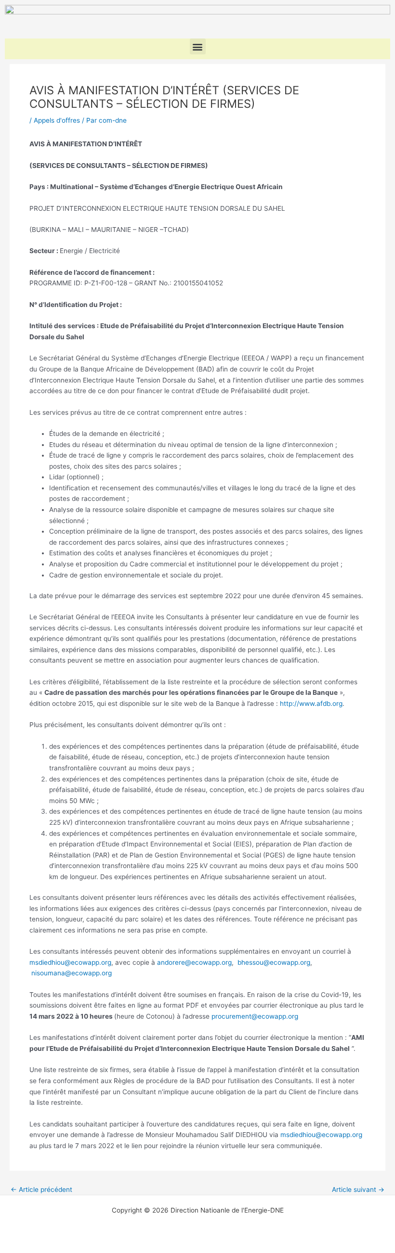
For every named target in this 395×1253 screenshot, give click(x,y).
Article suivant (358, 1190)
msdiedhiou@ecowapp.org (70, 962)
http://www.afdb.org (311, 703)
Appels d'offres (57, 120)
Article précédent (41, 1190)
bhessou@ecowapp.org (273, 962)
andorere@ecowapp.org (194, 962)
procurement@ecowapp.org (254, 1016)
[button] (198, 46)
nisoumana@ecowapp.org (71, 973)
